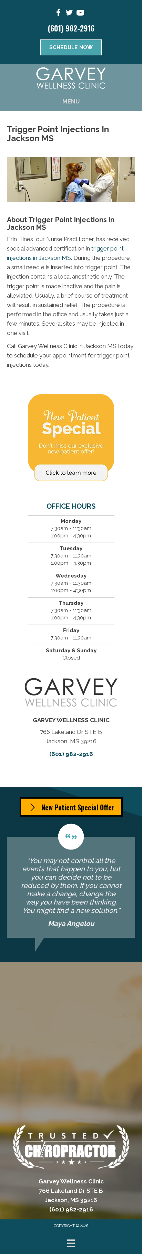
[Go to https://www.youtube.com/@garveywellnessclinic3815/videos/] (80, 14)
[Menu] (71, 1243)
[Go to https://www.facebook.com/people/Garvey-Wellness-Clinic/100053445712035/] (58, 14)
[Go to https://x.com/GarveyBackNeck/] (69, 14)
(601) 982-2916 (71, 28)
